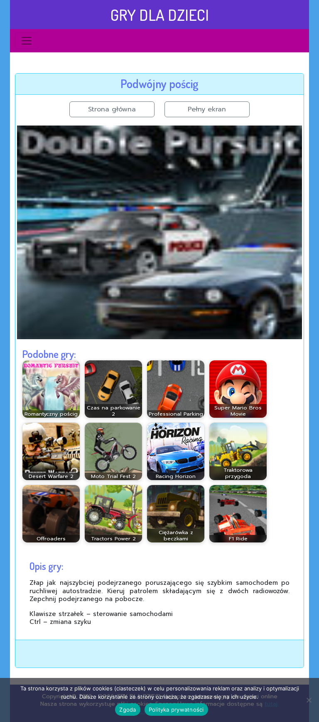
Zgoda (127, 709)
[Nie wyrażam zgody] (308, 700)
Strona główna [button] (112, 109)
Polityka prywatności (176, 709)
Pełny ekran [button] (207, 109)
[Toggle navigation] (26, 40)
